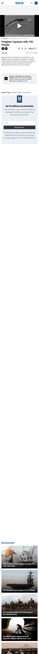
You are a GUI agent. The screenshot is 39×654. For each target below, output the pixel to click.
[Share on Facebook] (19, 48)
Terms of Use (30, 135)
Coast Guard (4, 38)
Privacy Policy (11, 138)
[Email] (25, 48)
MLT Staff (5, 53)
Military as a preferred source (18, 81)
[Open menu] (2, 3)
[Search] (31, 3)
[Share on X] (22, 48)
